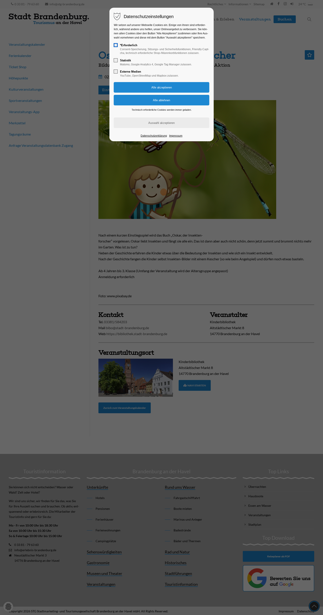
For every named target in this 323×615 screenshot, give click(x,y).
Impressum (175, 135)
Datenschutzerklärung (154, 135)
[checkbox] (116, 45)
